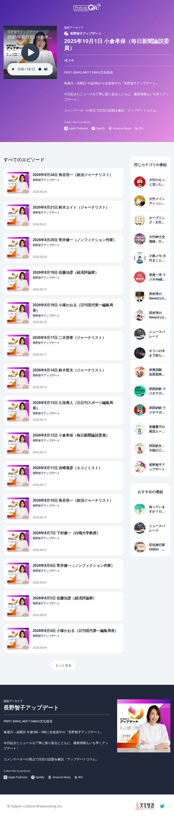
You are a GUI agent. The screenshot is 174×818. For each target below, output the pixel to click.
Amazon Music (122, 128)
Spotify (100, 128)
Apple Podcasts (78, 128)
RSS (141, 128)
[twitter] (162, 806)
